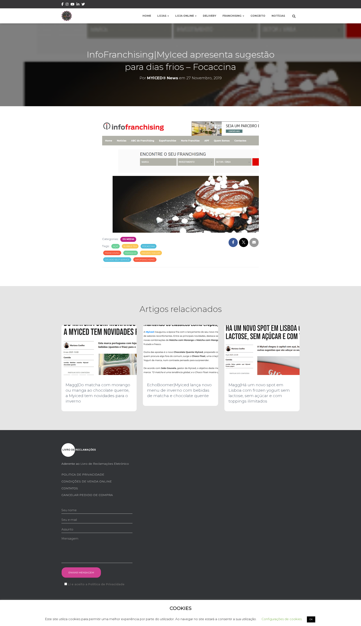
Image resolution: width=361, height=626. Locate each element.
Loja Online (184, 15)
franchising (112, 253)
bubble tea (130, 246)
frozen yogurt (151, 253)
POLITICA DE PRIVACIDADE (82, 474)
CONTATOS (69, 488)
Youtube (72, 5)
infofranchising (145, 259)
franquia (130, 253)
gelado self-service (117, 259)
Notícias (278, 15)
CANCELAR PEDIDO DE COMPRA (87, 495)
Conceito (257, 15)
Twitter (83, 5)
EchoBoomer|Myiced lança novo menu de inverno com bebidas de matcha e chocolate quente (179, 390)
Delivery (209, 15)
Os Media (128, 239)
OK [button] (311, 619)
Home (146, 15)
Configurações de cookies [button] (282, 619)
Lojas (162, 15)
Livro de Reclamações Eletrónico (104, 464)
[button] (168, 15)
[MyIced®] (66, 16)
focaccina (148, 246)
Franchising (232, 15)
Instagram (67, 5)
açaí (115, 246)
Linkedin (77, 5)
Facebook (62, 5)
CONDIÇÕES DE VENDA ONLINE (86, 481)
